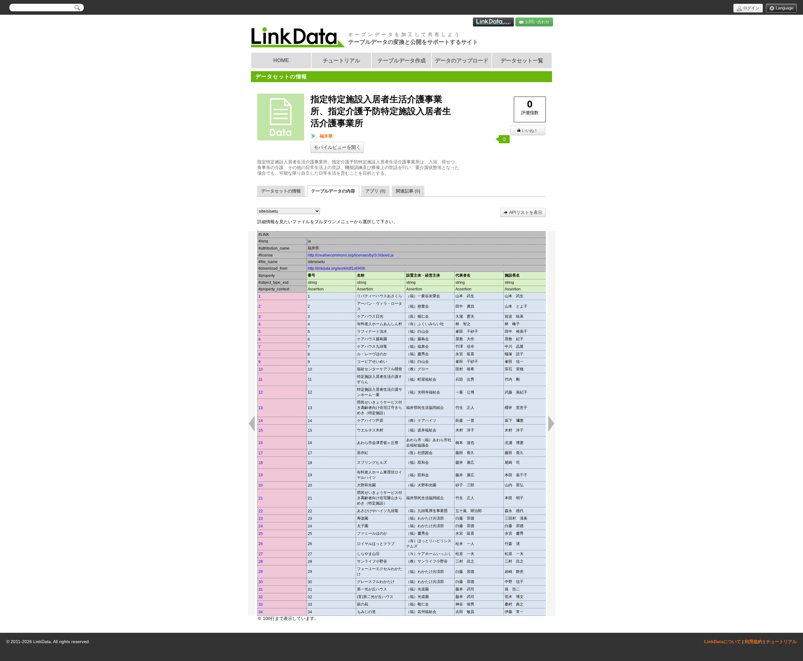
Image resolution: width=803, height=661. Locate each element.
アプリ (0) (375, 190)
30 (260, 582)
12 (260, 392)
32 (260, 597)
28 (260, 561)
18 (260, 463)
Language (783, 8)
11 (260, 379)
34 (260, 612)
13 (260, 408)
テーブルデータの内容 (333, 190)
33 (260, 604)
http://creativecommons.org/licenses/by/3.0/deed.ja (351, 255)
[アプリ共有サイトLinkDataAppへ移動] (493, 22)
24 (260, 526)
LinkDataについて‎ (722, 641)
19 (260, 475)
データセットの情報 (281, 190)
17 (260, 453)
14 (260, 421)
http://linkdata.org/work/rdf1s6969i (336, 268)
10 (260, 369)
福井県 (325, 136)
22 (260, 511)
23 (260, 518)
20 (260, 485)
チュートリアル (781, 641)
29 (260, 571)
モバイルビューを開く (337, 147)
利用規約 (753, 641)
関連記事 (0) (408, 190)
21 (260, 498)
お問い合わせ (537, 21)
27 (260, 554)
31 (260, 589)
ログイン (750, 8)
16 (260, 443)
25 (260, 533)
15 (260, 430)
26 (260, 544)
